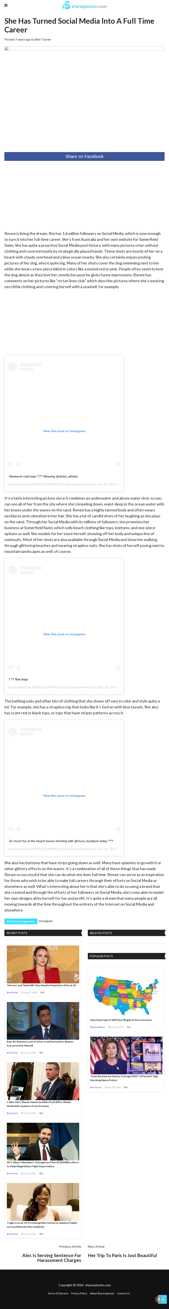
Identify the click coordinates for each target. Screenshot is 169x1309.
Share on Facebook (84, 156)
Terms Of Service (58, 1293)
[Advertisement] (84, 196)
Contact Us (123, 1293)
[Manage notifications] (158, 1299)
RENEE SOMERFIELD (48, 484)
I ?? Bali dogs (18, 679)
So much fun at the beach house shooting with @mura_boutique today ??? (61, 841)
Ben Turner (43, 39)
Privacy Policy (79, 1293)
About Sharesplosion (102, 1293)
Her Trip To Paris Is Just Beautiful (122, 1255)
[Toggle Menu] (6, 5)
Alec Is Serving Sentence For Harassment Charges (51, 1257)
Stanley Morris (97, 1027)
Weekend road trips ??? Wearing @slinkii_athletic (43, 476)
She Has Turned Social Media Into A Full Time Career (79, 25)
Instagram (46, 921)
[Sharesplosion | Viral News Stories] (84, 6)
